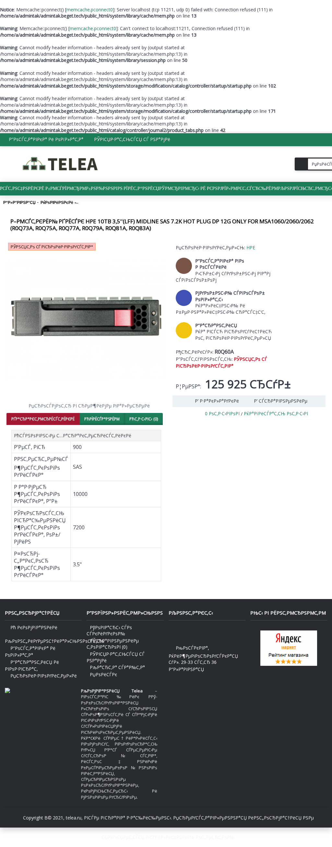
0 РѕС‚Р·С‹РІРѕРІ (222, 413)
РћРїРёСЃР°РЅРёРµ (102, 419)
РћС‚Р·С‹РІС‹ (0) (143, 419)
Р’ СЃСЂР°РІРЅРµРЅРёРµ (280, 401)
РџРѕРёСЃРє (103, 674)
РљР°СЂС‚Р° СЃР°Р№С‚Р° (117, 667)
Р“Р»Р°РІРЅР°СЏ (186, 669)
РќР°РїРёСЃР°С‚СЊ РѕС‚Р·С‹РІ (276, 413)
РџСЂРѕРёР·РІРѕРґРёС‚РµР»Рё (43, 676)
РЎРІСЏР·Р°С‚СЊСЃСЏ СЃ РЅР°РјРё (116, 657)
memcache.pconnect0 (89, 9)
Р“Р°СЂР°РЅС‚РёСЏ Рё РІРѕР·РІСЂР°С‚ (32, 665)
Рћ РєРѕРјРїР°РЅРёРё (33, 627)
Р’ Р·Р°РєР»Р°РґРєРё (217, 401)
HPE (250, 247)
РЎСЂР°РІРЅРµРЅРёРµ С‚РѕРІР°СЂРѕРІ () (113, 644)
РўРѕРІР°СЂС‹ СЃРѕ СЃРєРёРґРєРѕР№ (109, 630)
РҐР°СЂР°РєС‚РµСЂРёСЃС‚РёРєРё (43, 419)
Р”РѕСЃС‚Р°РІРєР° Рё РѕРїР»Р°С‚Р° (30, 651)
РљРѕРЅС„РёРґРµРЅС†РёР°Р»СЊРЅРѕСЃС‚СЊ (43, 641)
